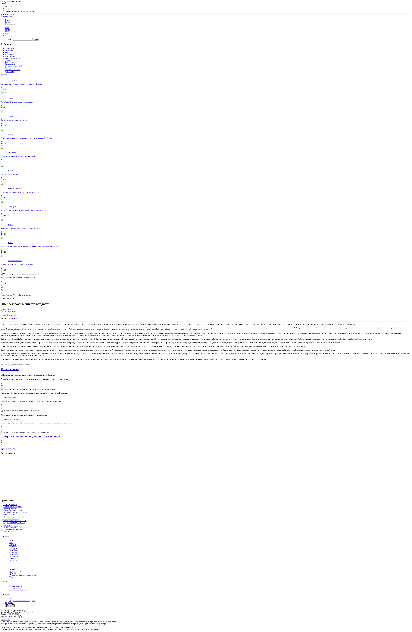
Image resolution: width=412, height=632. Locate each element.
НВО (11, 543)
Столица (12, 558)
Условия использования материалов (22, 575)
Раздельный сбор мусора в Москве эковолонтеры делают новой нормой (34, 393)
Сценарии (13, 552)
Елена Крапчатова (9, 398)
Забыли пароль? (28, 11)
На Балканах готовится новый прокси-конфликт (18, 156)
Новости (8, 20)
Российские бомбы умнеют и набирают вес (17, 102)
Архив (7, 33)
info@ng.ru (20, 616)
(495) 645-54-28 (13, 614)
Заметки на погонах (12, 70)
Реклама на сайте (15, 586)
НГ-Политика (14, 554)
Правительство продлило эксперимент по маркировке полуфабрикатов (34, 379)
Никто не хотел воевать (9, 174)
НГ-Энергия (13, 556)
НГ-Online (13, 573)
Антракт (12, 545)
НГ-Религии (13, 541)
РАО (6, 318)
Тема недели (9, 48)
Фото (7, 28)
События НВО (10, 50)
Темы (7, 26)
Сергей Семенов (9, 315)
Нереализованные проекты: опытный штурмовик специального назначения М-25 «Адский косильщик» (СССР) (15, 520)
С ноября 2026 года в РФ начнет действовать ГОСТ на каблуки (30, 436)
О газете (8, 35)
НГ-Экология (14, 560)
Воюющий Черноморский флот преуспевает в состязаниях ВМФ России (27, 138)
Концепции (9, 54)
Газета (7, 22)
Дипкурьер (13, 548)
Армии (7, 60)
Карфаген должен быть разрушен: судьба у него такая (20, 228)
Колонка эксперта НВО (13, 66)
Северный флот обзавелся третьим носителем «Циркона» (22, 84)
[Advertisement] (14, 477)
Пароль (5, 9)
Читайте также (10, 369)
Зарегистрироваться (8, 14)
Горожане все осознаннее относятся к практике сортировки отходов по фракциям (31, 401)
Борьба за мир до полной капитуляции (15, 120)
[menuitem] (208, 20)
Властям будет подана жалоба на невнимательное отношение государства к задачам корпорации (36, 423)
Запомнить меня (11, 11)
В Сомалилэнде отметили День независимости (18, 277)
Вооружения (9, 62)
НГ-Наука (13, 550)
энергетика (13, 318)
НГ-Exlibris (13, 547)
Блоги (7, 32)
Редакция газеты (15, 571)
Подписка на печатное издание (20, 599)
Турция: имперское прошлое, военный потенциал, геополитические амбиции (29, 246)
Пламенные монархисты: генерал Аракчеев (17, 264)
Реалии (7, 52)
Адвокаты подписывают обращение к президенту (24, 415)
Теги (11, 577)
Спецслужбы (10, 64)
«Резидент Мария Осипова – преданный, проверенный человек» (24, 210)
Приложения (10, 24)
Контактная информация (18, 590)
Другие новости (8, 449)
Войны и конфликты (12, 58)
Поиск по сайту (6, 39)
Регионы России (12, 295)
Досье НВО (9, 72)
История (8, 68)
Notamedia (23, 618)
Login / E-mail (7, 7)
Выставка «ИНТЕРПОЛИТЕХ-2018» (13, 526)
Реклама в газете (15, 588)
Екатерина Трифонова (11, 419)
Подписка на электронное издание (22, 601)
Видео (7, 30)
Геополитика (10, 56)
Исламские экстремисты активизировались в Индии (20, 192)
